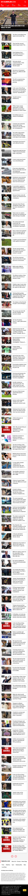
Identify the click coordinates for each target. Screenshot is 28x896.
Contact (19, 861)
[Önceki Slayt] (2, 21)
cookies (6, 887)
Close (24, 890)
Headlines (8, 864)
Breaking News (19, 864)
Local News (4, 867)
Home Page (24, 861)
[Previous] (12, 856)
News (25, 864)
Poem (3, 864)
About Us (14, 861)
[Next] (16, 856)
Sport (13, 864)
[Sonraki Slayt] (26, 21)
